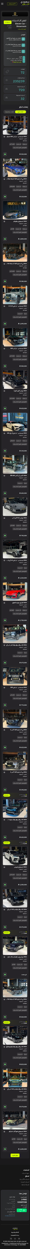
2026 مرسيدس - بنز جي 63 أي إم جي (16, 560)
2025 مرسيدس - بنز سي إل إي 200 (17, 433)
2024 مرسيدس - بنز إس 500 (18, 348)
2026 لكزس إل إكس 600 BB (18, 475)
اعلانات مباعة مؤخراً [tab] (9, 112)
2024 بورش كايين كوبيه (20, 391)
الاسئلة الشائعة (25, 1185)
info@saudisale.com (10, 1216)
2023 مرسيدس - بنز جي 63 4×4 (17, 306)
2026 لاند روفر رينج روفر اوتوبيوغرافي (16, 1047)
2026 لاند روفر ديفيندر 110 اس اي (17, 909)
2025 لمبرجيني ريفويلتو (20, 221)
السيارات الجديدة (25, 1182)
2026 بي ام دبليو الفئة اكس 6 (18, 730)
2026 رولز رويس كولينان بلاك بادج (17, 957)
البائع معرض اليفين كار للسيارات (20, 147)
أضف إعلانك (11, 4)
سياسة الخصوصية (15, 1235)
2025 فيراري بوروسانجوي (19, 603)
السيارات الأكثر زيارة (24, 1179)
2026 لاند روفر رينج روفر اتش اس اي (16, 645)
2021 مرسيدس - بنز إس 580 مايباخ (17, 136)
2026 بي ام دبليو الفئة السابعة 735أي (16, 999)
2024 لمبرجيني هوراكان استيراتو (18, 1131)
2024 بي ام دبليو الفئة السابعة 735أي (16, 264)
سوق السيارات (25, 1173)
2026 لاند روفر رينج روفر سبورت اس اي (16, 820)
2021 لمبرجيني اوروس (20, 867)
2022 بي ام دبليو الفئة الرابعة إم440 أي (16, 179)
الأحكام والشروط (15, 1232)
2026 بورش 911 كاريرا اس (19, 518)
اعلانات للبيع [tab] (20, 112)
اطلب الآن (6, 795)
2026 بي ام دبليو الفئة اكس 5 (18, 772)
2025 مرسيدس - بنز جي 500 (18, 687)
